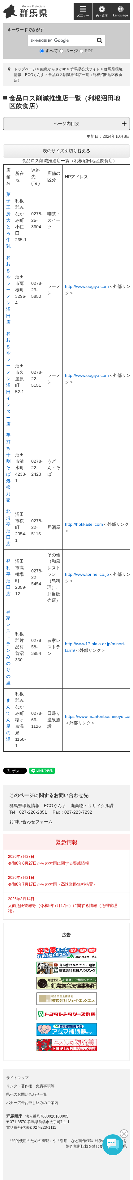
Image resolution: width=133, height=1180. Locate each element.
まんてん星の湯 (8, 720)
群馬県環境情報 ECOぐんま (37, 805)
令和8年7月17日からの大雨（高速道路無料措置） (52, 884)
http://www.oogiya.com (87, 286)
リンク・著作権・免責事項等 (30, 1086)
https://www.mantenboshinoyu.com (99, 716)
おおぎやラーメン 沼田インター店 (8, 379)
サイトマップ (17, 1078)
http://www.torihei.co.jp (87, 574)
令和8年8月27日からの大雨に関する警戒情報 (48, 863)
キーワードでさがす (26, 30)
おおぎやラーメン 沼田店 (8, 290)
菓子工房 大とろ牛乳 (8, 220)
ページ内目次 (66, 123)
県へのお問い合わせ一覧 (26, 1094)
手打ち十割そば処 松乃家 (8, 468)
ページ (71, 50)
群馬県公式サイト (85, 69)
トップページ (25, 69)
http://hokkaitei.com (84, 524)
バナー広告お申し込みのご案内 (32, 1103)
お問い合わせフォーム (31, 821)
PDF (89, 50)
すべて (51, 50)
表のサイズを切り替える (66, 150)
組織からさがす (53, 69)
